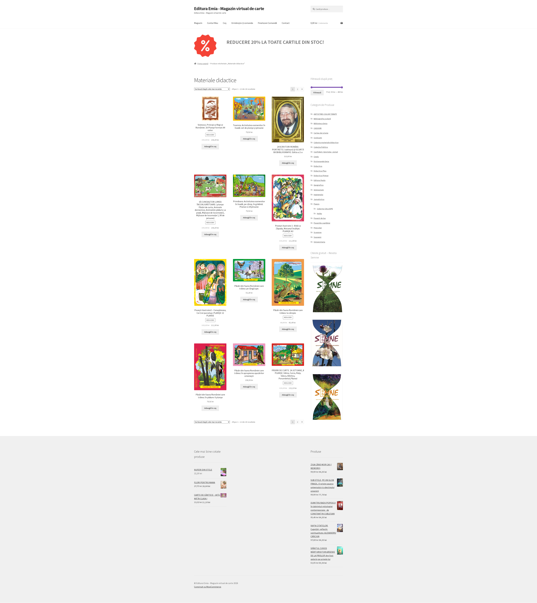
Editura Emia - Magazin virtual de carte (229, 8)
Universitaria (319, 242)
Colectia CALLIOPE (325, 208)
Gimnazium (319, 190)
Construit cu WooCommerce (207, 586)
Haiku (319, 213)
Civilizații (318, 138)
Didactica (318, 166)
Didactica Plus (320, 171)
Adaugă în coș (210, 146)
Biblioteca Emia (320, 123)
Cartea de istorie (321, 133)
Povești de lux (320, 218)
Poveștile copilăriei (322, 223)
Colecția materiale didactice (326, 142)
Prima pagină (202, 63)
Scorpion (318, 232)
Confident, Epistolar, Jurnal (326, 152)
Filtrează (317, 92)
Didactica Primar (321, 175)
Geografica (318, 185)
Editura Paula (319, 180)
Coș (224, 23)
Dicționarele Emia (321, 161)
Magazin (198, 23)
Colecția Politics (321, 147)
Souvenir (317, 237)
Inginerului (318, 194)
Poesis (316, 204)
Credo (316, 156)
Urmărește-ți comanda (242, 23)
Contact (286, 23)
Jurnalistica (319, 199)
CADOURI (318, 128)
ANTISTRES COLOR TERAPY (325, 114)
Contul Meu (212, 23)
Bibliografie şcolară (322, 118)
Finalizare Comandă (267, 23)
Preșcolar (318, 228)
